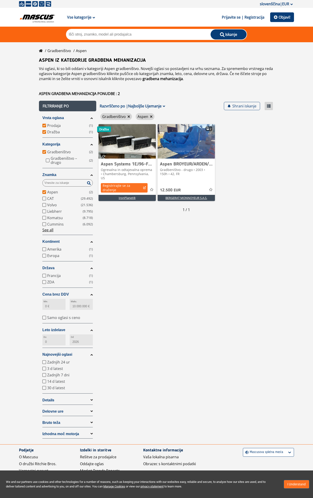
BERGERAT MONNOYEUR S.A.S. (186, 198)
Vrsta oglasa (53, 118)
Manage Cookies (114, 486)
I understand (296, 484)
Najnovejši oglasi (57, 354)
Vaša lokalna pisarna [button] (161, 456)
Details (48, 400)
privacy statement (152, 486)
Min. (46, 301)
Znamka (49, 175)
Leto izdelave (53, 330)
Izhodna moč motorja (60, 434)
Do (45, 337)
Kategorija (51, 144)
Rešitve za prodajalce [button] (98, 456)
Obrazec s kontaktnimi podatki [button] (169, 463)
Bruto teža (51, 423)
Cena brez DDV (55, 294)
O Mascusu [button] (28, 456)
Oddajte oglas (92, 463)
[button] (67, 106)
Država (48, 268)
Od (72, 337)
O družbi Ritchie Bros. (37, 463)
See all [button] (47, 229)
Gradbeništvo (59, 50)
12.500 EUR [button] (170, 190)
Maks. (74, 301)
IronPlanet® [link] (127, 198)
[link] (127, 141)
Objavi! (284, 17)
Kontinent (51, 241)
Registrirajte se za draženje (116, 187)
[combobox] (246, 452)
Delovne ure (52, 411)
